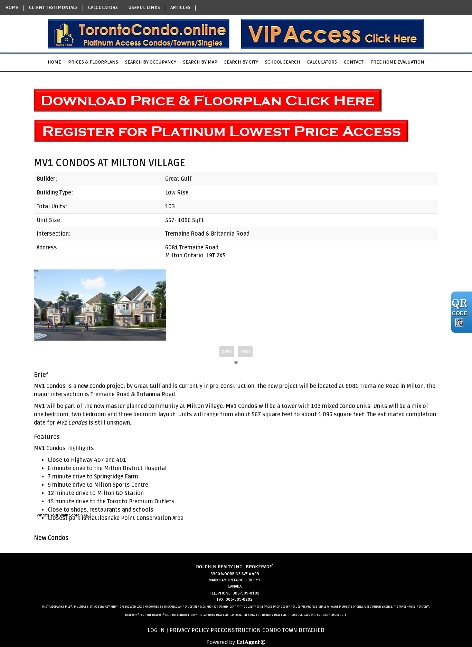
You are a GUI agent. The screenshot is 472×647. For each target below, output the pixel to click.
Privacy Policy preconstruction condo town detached (246, 630)
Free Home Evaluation (397, 62)
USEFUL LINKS (144, 7)
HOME (12, 7)
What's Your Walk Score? (60, 515)
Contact (354, 62)
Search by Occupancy (150, 62)
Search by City (241, 62)
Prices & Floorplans (93, 62)
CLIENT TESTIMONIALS (53, 7)
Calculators (322, 62)
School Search (282, 62)
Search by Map (200, 62)
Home (54, 62)
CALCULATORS (103, 7)
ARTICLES (180, 7)
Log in (156, 630)
